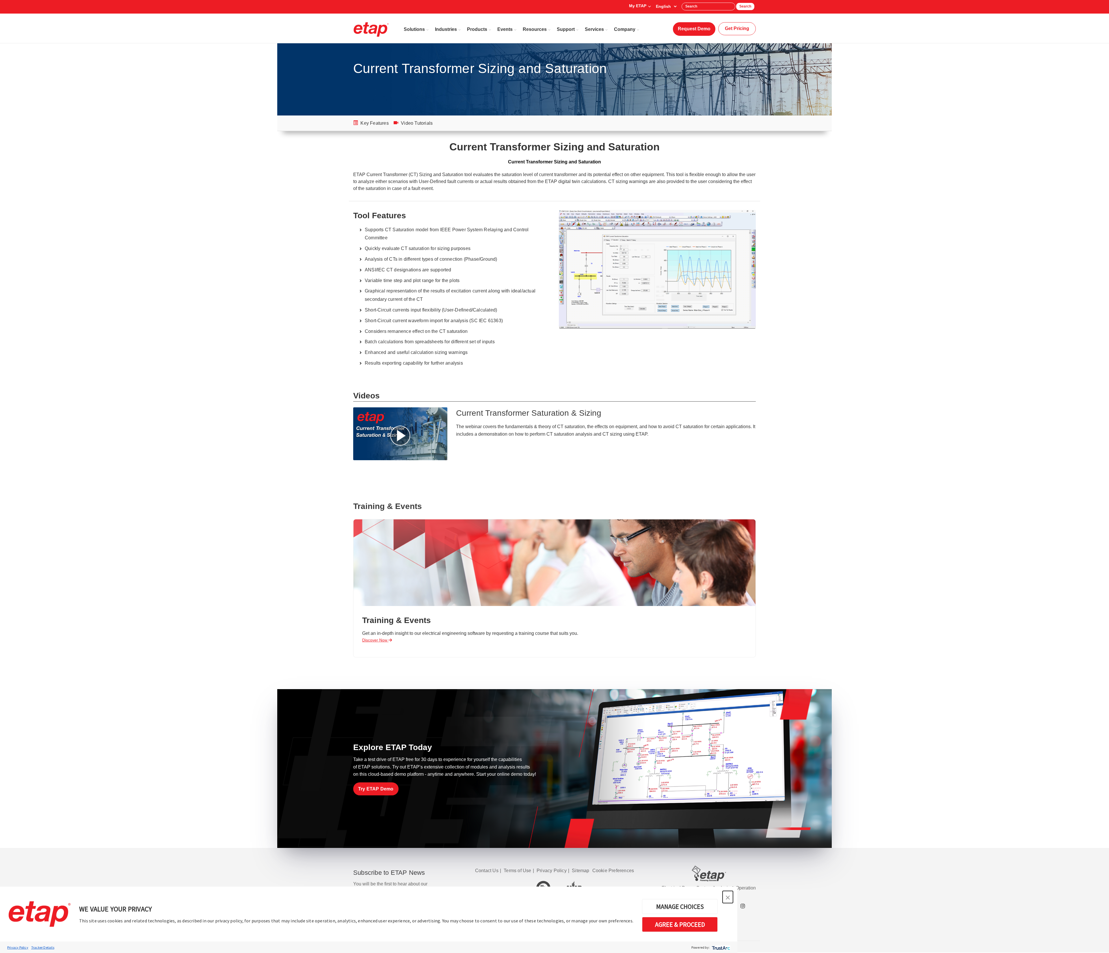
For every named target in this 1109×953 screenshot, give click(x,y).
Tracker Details (42, 947)
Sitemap (580, 870)
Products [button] (477, 29)
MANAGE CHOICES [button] (680, 906)
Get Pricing (737, 28)
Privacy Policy (17, 947)
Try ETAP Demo (376, 788)
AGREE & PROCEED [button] (680, 924)
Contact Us (486, 870)
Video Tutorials (416, 123)
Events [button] (505, 29)
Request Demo (694, 28)
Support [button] (566, 29)
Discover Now (375, 640)
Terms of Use (517, 870)
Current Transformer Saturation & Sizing (528, 413)
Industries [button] (446, 29)
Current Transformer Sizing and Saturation (674, 49)
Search (745, 6)
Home (634, 49)
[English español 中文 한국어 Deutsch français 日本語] (666, 6)
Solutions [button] (414, 29)
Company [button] (624, 29)
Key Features (374, 123)
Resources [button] (535, 29)
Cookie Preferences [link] (613, 870)
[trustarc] (720, 947)
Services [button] (594, 29)
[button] (728, 897)
